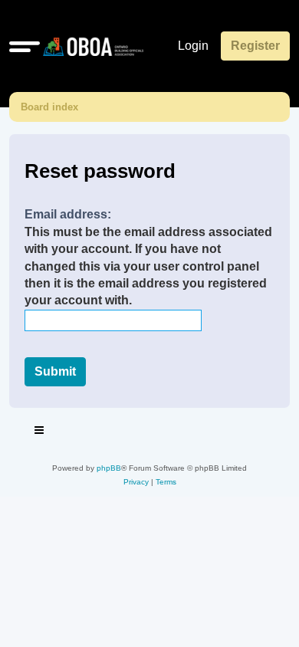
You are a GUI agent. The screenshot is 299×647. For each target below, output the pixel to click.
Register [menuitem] (255, 45)
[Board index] (90, 45)
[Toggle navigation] (39, 432)
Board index (49, 107)
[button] (24, 46)
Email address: (68, 214)
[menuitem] (136, 482)
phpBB (109, 468)
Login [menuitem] (193, 45)
